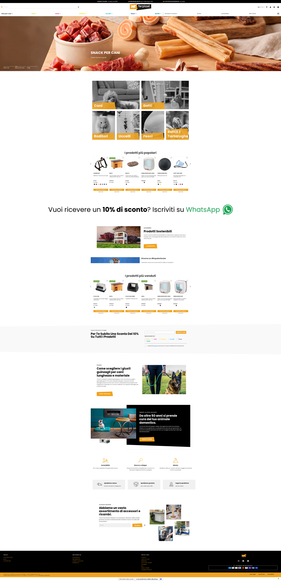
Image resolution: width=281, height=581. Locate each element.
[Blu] (104, 184)
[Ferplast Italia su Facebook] (242, 561)
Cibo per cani (6, 14)
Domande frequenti (146, 569)
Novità (199, 13)
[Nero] (94, 184)
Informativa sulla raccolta (126, 579)
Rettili (157, 14)
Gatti (57, 14)
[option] (107, 1)
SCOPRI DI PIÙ (150, 246)
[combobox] (42, 7)
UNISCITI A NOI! (181, 332)
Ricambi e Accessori (171, 13)
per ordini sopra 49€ (147, 486)
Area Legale (253, 574)
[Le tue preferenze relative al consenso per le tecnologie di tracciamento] (278, 578)
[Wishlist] (274, 7)
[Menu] (278, 13)
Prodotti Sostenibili (158, 231)
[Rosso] (100, 184)
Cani (33, 14)
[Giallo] (160, 184)
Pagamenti (144, 564)
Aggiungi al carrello (101, 189)
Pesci (133, 14)
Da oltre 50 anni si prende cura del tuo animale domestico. (158, 419)
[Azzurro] (174, 184)
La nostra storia (8, 557)
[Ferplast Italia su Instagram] (238, 561)
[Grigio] (102, 184)
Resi (142, 566)
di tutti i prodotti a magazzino (112, 486)
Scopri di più (100, 191)
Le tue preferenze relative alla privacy (147, 579)
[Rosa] (98, 184)
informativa (155, 345)
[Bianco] (142, 182)
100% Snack (252, 13)
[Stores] (267, 7)
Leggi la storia (147, 439)
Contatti (143, 557)
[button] (78, 7)
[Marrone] (96, 184)
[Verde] (106, 184)
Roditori (82, 14)
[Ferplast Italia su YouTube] (247, 561)
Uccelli (108, 14)
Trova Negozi (76, 557)
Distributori (75, 562)
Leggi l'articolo (104, 394)
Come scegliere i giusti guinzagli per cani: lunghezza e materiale (114, 372)
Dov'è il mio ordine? (146, 562)
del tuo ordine (179, 486)
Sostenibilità (225, 13)
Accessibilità (271, 574)
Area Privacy (261, 574)
